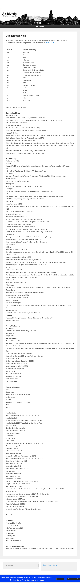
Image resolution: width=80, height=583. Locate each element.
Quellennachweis (16, 35)
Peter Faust (50, 43)
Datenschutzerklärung (50, 565)
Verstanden (60, 579)
